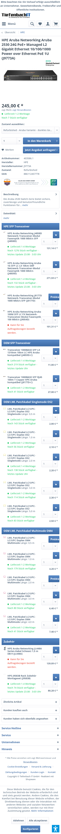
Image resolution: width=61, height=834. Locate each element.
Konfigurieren (30, 828)
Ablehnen (18, 820)
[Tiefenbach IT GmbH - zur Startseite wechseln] (16, 16)
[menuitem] (8, 24)
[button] (55, 828)
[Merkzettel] (40, 24)
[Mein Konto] (48, 24)
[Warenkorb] (56, 24)
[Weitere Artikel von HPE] (52, 63)
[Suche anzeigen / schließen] (32, 24)
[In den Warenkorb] (56, 234)
